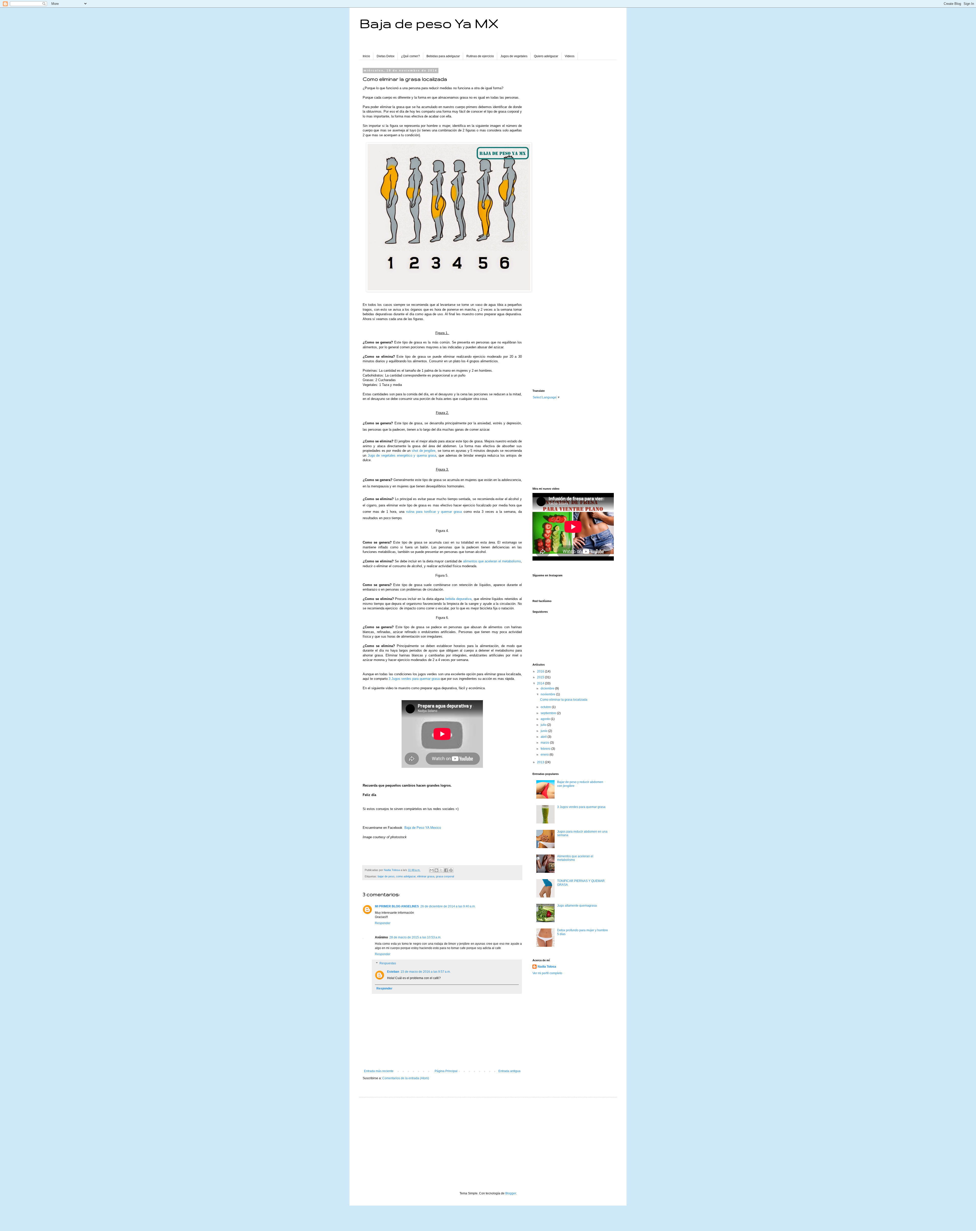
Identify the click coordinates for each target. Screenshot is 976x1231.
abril (544, 737)
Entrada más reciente (378, 1071)
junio (544, 731)
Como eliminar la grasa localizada (563, 699)
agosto (546, 719)
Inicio (366, 56)
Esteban (393, 971)
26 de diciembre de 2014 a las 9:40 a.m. (448, 906)
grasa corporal (445, 876)
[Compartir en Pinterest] (450, 870)
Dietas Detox (385, 56)
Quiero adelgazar (546, 56)
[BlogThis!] (436, 870)
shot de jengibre (423, 451)
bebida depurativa (458, 599)
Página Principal (446, 1071)
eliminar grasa (425, 876)
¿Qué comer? (410, 56)
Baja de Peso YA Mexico (422, 828)
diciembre (548, 688)
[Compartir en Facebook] (446, 870)
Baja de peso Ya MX (429, 23)
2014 (541, 683)
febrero (546, 748)
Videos (569, 56)
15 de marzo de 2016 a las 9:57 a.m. (426, 971)
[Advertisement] (570, 145)
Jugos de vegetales (513, 56)
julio (544, 725)
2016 (541, 671)
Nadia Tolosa (547, 966)
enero (545, 754)
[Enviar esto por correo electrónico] (431, 870)
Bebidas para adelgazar (443, 56)
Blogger (510, 1193)
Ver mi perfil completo (547, 973)
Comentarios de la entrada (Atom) (405, 1078)
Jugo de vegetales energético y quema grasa (402, 455)
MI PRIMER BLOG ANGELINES (397, 906)
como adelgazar (406, 876)
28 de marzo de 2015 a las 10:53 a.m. (415, 937)
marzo (545, 742)
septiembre (549, 713)
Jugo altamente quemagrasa (577, 905)
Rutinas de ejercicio (480, 56)
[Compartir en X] (441, 870)
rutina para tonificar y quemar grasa (434, 512)
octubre (546, 707)
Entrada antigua (509, 1071)
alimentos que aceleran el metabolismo (492, 561)
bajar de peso (386, 876)
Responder (382, 923)
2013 (541, 762)
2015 (541, 677)
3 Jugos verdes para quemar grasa (414, 679)
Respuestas (387, 963)
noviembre (548, 694)
